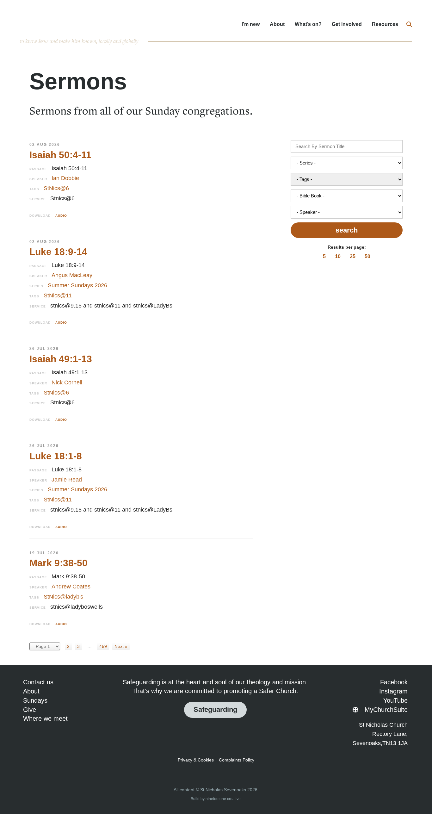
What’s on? (308, 24)
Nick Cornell (67, 382)
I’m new (251, 24)
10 (338, 256)
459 (103, 646)
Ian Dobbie (65, 178)
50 (367, 256)
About (277, 24)
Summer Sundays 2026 (77, 285)
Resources (385, 24)
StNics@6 (56, 188)
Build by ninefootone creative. (216, 799)
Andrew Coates (71, 586)
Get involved (347, 24)
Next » (120, 646)
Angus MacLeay (72, 275)
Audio (61, 215)
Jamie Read (67, 479)
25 (352, 256)
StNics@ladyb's (63, 596)
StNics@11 (58, 295)
